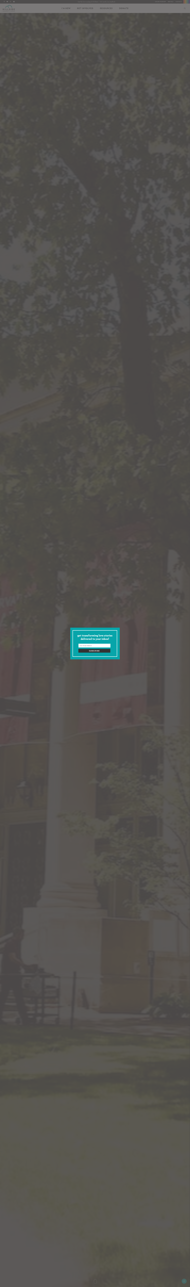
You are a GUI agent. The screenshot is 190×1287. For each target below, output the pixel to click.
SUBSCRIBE (94, 651)
